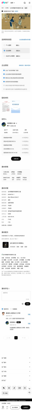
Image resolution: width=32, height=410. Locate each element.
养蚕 (18, 268)
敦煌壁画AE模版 (8, 137)
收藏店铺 (16, 158)
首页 (3, 8)
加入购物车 (15, 407)
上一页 (8, 338)
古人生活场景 (24, 262)
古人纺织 (15, 260)
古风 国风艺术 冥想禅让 (17, 243)
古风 (14, 266)
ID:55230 (12, 246)
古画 (3, 258)
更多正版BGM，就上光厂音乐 (9, 239)
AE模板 (7, 8)
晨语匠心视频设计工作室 (18, 327)
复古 (3, 268)
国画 (12, 262)
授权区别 (21, 65)
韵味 (18, 246)
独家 (26, 8)
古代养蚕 (13, 258)
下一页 (23, 338)
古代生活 (7, 258)
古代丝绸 (7, 268)
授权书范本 (27, 65)
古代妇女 (10, 266)
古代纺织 (4, 266)
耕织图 (10, 264)
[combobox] (13, 3)
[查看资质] (8, 125)
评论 (27, 304)
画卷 (3, 262)
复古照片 (13, 268)
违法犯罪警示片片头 (9, 149)
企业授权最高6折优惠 (24, 39)
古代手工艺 (4, 264)
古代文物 (27, 264)
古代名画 (21, 264)
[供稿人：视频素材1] (4, 124)
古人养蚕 (27, 260)
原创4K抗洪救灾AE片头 (10, 141)
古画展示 (26, 266)
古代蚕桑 (21, 260)
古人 (18, 258)
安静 (22, 246)
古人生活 (23, 258)
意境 (26, 246)
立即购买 (25, 407)
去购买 (16, 11)
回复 (29, 314)
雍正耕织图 (20, 266)
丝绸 (22, 268)
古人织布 (10, 260)
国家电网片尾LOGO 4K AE (10, 152)
